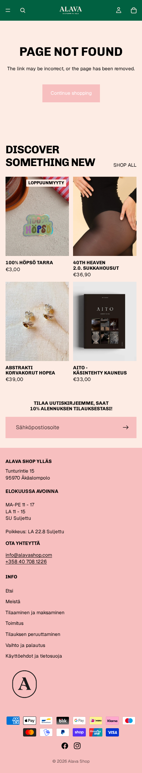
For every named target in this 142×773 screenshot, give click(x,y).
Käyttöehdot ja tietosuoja (34, 656)
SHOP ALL (124, 165)
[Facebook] (65, 746)
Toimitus (14, 623)
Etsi (9, 591)
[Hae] (22, 10)
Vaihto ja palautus (25, 645)
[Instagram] (77, 746)
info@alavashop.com (29, 555)
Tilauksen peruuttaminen (33, 634)
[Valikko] (8, 10)
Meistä (13, 601)
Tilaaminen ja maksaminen (35, 612)
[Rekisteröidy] (126, 427)
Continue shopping (71, 93)
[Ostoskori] (133, 10)
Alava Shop (79, 761)
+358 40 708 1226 (26, 561)
